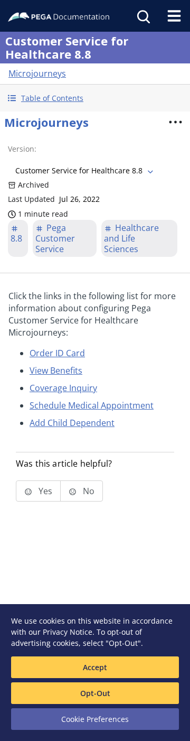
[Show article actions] (175, 122)
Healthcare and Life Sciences (131, 238)
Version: (22, 149)
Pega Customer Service (55, 238)
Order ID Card (57, 353)
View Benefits (56, 370)
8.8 (16, 238)
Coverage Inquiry (63, 388)
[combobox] (83, 170)
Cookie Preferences (95, 719)
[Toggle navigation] (174, 16)
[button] (95, 98)
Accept (95, 667)
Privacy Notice (67, 632)
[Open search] (142, 16)
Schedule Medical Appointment (92, 405)
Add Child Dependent (72, 423)
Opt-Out (95, 693)
